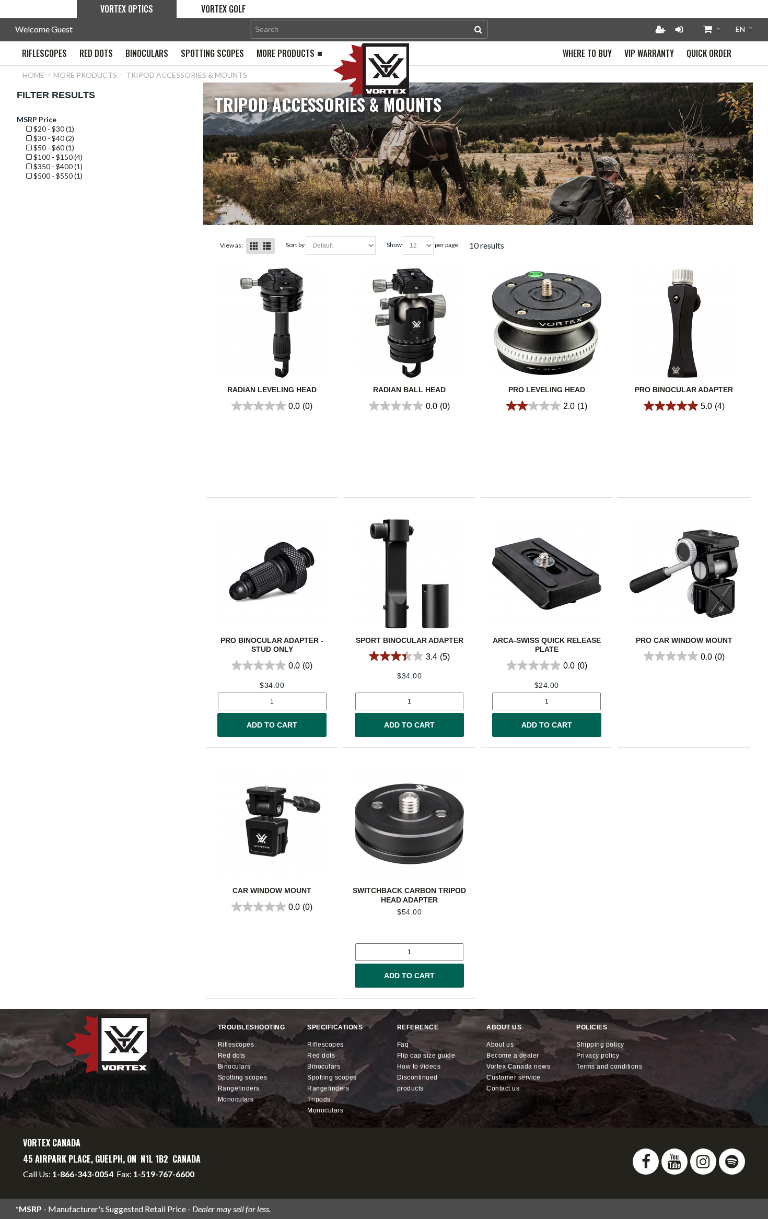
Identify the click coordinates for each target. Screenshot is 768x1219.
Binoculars (234, 1066)
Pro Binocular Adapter (684, 389)
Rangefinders (239, 1088)
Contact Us (502, 1088)
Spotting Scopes (242, 1077)
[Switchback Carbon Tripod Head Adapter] (409, 823)
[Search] (478, 29)
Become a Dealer (512, 1055)
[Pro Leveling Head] (547, 323)
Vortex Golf (223, 9)
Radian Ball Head (409, 389)
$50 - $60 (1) (53, 147)
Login (679, 29)
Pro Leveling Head (546, 389)
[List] (267, 246)
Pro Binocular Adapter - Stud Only (271, 645)
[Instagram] (703, 1161)
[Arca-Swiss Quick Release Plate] (547, 573)
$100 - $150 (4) (57, 157)
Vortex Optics (126, 9)
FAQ (403, 1044)
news (518, 1066)
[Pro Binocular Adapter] (684, 323)
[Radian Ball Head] (409, 323)
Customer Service (513, 1077)
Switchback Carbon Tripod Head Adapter (409, 895)
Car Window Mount (271, 890)
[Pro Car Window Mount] (684, 573)
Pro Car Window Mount (684, 640)
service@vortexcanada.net (160, 1183)
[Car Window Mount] (272, 823)
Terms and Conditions (609, 1066)
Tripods (319, 1099)
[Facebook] (646, 1161)
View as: (231, 245)
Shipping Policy (600, 1044)
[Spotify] (732, 1161)
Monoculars (236, 1099)
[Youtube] (674, 1161)
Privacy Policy (597, 1055)
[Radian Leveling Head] (272, 323)
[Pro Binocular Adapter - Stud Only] (272, 573)
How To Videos (419, 1066)
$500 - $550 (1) (57, 175)
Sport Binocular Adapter (409, 640)
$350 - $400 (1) (57, 166)
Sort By (295, 245)
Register (660, 29)
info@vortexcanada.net (65, 1183)
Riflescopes (236, 1044)
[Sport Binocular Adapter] (409, 573)
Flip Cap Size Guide (426, 1055)
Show (394, 245)
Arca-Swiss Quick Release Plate (547, 645)
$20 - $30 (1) (53, 128)
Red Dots (232, 1055)
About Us (500, 1044)
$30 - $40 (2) (53, 138)
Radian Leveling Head (272, 389)
